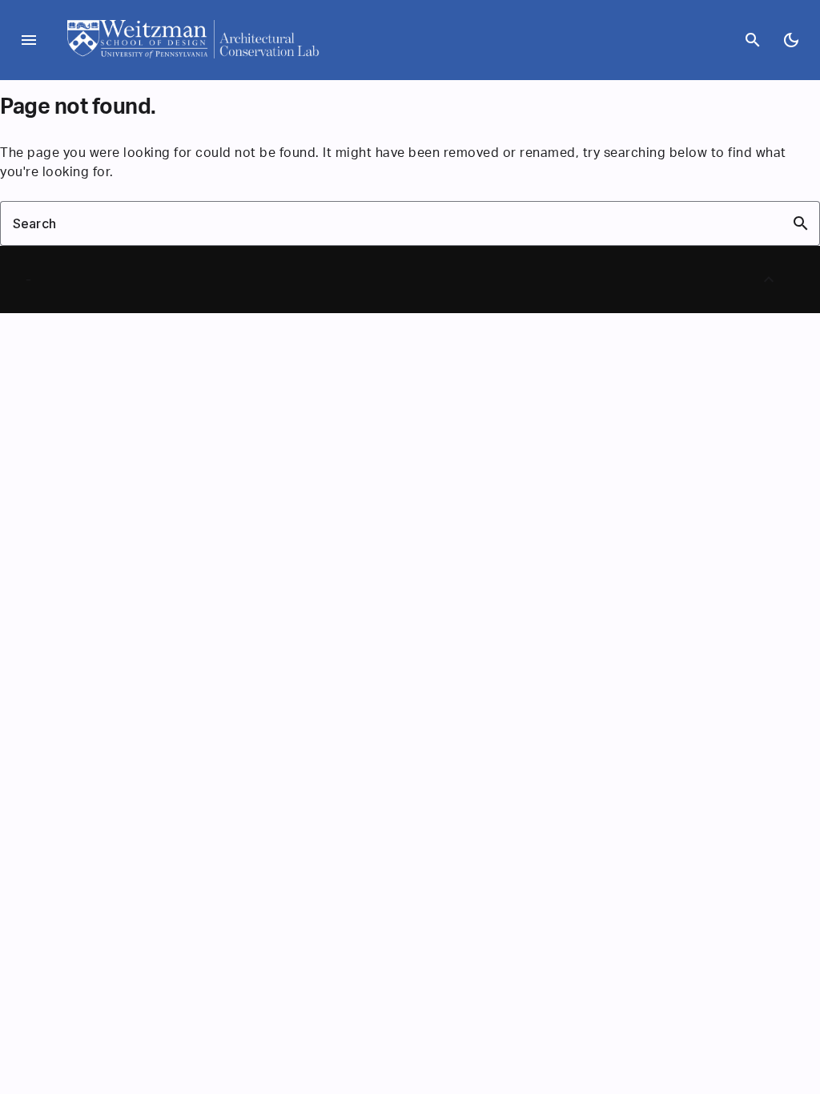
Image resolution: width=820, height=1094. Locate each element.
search (752, 40)
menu (28, 40)
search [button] (800, 223)
